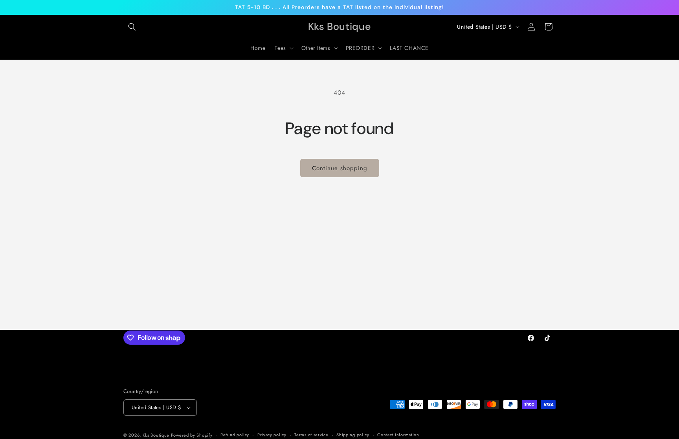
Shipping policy (352, 435)
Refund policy (234, 435)
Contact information (398, 435)
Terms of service (311, 435)
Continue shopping (339, 168)
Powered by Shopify (192, 435)
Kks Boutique (157, 435)
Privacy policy (271, 435)
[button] (132, 26)
